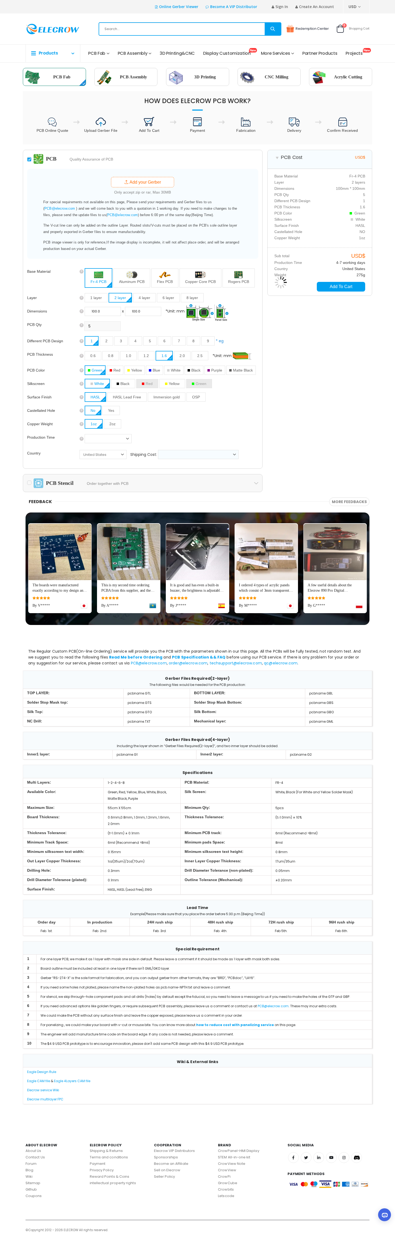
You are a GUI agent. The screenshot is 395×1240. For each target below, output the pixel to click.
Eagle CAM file (38, 1081)
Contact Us (35, 1157)
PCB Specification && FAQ (198, 657)
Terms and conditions (109, 1157)
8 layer (192, 298)
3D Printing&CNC (177, 53)
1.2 (146, 356)
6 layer (168, 298)
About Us (33, 1150)
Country (34, 453)
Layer (32, 298)
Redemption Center (312, 28)
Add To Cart (341, 286)
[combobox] (190, 29)
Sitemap (33, 1183)
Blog (29, 1170)
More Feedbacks (349, 501)
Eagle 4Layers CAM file (72, 1081)
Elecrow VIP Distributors (174, 1150)
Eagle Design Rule (41, 1072)
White (176, 370)
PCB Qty (34, 324)
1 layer (96, 298)
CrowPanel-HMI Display (238, 1150)
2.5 (200, 356)
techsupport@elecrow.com (236, 663)
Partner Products (319, 53)
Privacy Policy (102, 1170)
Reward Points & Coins (109, 1176)
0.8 (110, 356)
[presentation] (376, 556)
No (93, 410)
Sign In (281, 6)
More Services (275, 53)
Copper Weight (40, 424)
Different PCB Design (45, 341)
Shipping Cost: (144, 454)
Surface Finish (39, 397)
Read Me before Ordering (135, 657)
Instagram (344, 1157)
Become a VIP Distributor (233, 6)
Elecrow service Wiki (43, 1090)
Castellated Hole (41, 410)
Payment (97, 1163)
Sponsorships (166, 1157)
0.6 (93, 356)
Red (116, 370)
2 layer (120, 298)
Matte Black (243, 370)
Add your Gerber (144, 182)
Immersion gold (166, 397)
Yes (111, 410)
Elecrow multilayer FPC (45, 1099)
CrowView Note (231, 1163)
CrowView (227, 1170)
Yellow (136, 370)
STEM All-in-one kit (234, 1157)
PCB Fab (96, 53)
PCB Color (36, 370)
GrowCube (227, 1183)
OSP (196, 397)
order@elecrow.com (188, 663)
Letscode (226, 1195)
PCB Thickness (40, 354)
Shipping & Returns (106, 1150)
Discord (356, 1157)
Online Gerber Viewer (178, 6)
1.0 (128, 356)
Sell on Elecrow (167, 1170)
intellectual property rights (113, 1183)
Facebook (293, 1157)
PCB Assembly (133, 53)
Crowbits (226, 1189)
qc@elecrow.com (280, 663)
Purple (216, 370)
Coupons (34, 1195)
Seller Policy (164, 1176)
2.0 (182, 356)
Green (97, 370)
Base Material (39, 271)
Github (31, 1189)
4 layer (144, 298)
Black (195, 370)
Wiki (29, 1176)
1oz (94, 424)
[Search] (273, 29)
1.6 (164, 356)
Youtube (331, 1157)
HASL (95, 397)
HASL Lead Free (127, 397)
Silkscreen (36, 383)
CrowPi (224, 1176)
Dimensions (37, 311)
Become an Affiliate (171, 1163)
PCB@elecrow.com (59, 208)
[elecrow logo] (45, 29)
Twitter (306, 1157)
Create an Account (316, 6)
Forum (31, 1163)
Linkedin (318, 1157)
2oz (112, 424)
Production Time (41, 437)
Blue (156, 370)
